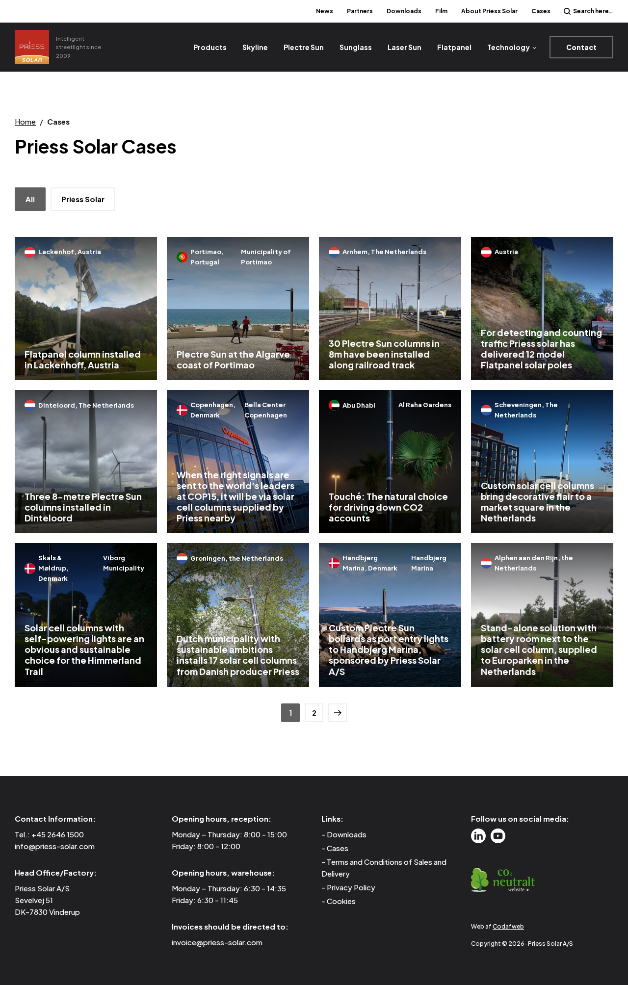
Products (210, 47)
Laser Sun (404, 47)
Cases (540, 11)
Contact (581, 47)
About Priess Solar (489, 11)
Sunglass (356, 47)
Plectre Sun (304, 47)
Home (25, 121)
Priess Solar (83, 199)
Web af (497, 926)
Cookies (341, 901)
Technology (508, 47)
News (324, 11)
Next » (337, 712)
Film (441, 11)
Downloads (404, 11)
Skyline (255, 47)
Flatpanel (454, 47)
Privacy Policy (351, 887)
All (30, 199)
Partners (360, 11)
